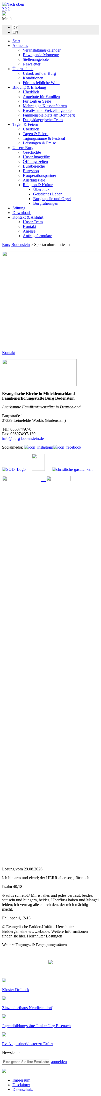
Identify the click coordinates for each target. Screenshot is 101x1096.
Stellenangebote (36, 59)
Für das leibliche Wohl (41, 82)
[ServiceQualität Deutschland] (14, 469)
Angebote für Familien (41, 96)
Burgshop (31, 171)
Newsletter (31, 64)
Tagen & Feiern (25, 124)
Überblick (31, 92)
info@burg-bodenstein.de (23, 438)
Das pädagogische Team (43, 120)
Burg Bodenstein (16, 244)
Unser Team (33, 222)
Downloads (21, 212)
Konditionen (33, 78)
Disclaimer (21, 1085)
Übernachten (22, 69)
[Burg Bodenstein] (4, 14)
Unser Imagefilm (36, 157)
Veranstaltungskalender (42, 50)
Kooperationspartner (39, 175)
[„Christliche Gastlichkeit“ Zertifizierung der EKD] (71, 469)
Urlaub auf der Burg (39, 73)
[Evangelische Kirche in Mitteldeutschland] (4, 1071)
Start (16, 41)
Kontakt (29, 226)
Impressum (21, 1080)
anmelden (59, 1061)
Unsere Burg (22, 147)
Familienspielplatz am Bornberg (49, 115)
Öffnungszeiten (35, 161)
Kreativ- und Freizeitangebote (47, 110)
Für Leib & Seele (37, 101)
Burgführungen (45, 203)
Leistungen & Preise (39, 143)
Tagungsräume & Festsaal (44, 138)
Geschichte (32, 152)
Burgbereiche (34, 166)
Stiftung (18, 208)
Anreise (29, 231)
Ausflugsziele (34, 180)
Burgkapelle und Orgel (52, 198)
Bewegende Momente (41, 55)
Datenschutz (22, 1089)
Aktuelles (20, 45)
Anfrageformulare (37, 236)
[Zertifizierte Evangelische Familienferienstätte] (36, 469)
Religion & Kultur (38, 185)
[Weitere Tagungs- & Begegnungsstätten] (50, 962)
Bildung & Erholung (29, 87)
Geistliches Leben (47, 194)
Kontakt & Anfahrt (27, 217)
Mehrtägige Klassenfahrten (45, 106)
